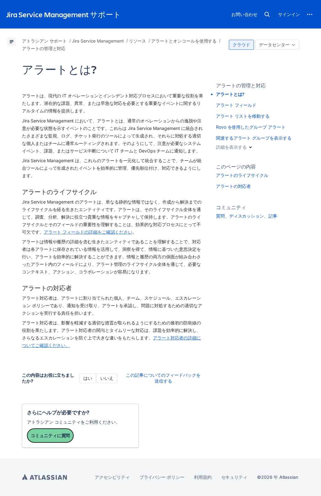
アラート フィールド (236, 105)
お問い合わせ (244, 14)
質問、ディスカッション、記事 (246, 216)
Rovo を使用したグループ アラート (251, 127)
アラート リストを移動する (243, 116)
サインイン (289, 14)
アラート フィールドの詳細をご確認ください (88, 232)
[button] (267, 14)
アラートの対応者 (233, 186)
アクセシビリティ (112, 477)
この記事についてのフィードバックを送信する (163, 378)
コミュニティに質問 (50, 435)
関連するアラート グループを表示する (254, 138)
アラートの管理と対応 (241, 85)
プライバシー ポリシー (161, 477)
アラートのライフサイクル (242, 175)
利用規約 (203, 477)
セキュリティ (234, 477)
